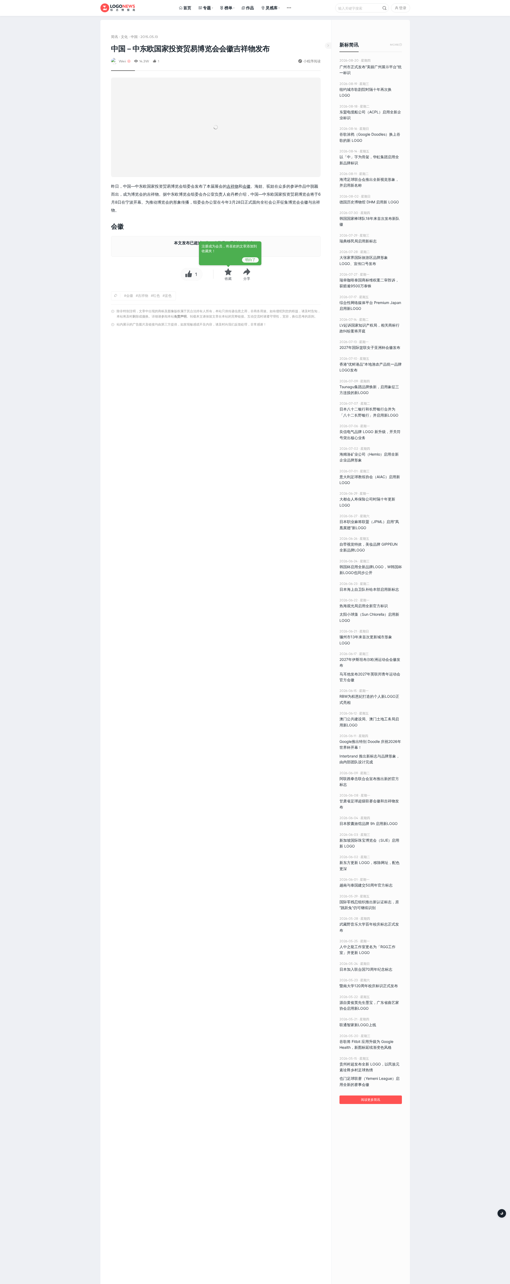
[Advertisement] (216, 397)
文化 (124, 36)
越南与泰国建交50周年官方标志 (366, 885)
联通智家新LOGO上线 (357, 1024)
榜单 (228, 7)
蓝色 (168, 295)
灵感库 (272, 7)
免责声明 (180, 316)
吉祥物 (233, 186)
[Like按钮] (187, 274)
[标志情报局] (117, 7)
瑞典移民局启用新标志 (358, 241)
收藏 (228, 278)
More (396, 44)
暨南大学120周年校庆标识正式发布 (368, 985)
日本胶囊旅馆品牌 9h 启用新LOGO (368, 823)
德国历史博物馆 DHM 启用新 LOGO (369, 202)
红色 (156, 295)
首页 (187, 7)
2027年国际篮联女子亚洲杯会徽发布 (369, 347)
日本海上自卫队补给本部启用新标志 (369, 589)
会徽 (246, 186)
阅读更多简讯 (370, 1100)
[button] (247, 274)
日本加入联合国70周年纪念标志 (365, 969)
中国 (134, 36)
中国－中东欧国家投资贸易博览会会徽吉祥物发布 (190, 48)
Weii (122, 61)
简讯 (114, 36)
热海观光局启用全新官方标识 (363, 606)
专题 (207, 7)
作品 (250, 7)
